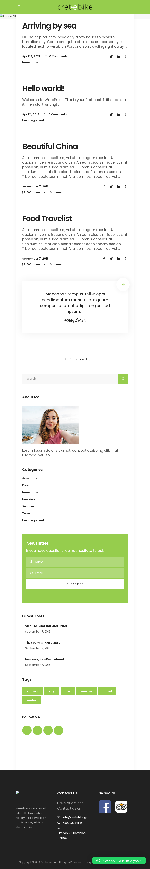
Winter (31, 700)
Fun (67, 691)
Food (26, 485)
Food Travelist (47, 218)
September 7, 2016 (37, 631)
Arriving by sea (49, 25)
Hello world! (43, 88)
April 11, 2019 (30, 114)
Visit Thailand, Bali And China (46, 626)
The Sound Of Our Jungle (42, 643)
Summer (56, 192)
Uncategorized (33, 120)
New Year (28, 499)
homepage (30, 62)
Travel (26, 513)
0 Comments (58, 56)
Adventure (29, 478)
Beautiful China (50, 146)
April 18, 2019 (31, 56)
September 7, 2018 (35, 186)
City (51, 691)
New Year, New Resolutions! (44, 659)
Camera (32, 691)
